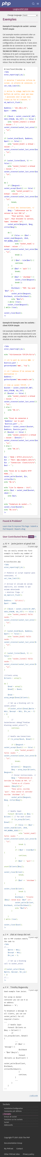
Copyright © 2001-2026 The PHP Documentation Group (17, 1140)
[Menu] (38, 3)
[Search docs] (33, 3)
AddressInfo (8, 1125)
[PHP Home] (6, 3)
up (4, 543)
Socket (6, 1122)
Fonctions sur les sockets (13, 1120)
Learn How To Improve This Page (16, 526)
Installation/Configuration (13, 1108)
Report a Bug (20, 529)
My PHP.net (8, 1149)
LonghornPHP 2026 (20, 9)
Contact (19, 1149)
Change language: (15, 15)
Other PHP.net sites (12, 1154)
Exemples (7, 1114)
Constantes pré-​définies (13, 1111)
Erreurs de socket (10, 1117)
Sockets (6, 1104)
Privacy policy (28, 1154)
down (8, 543)
